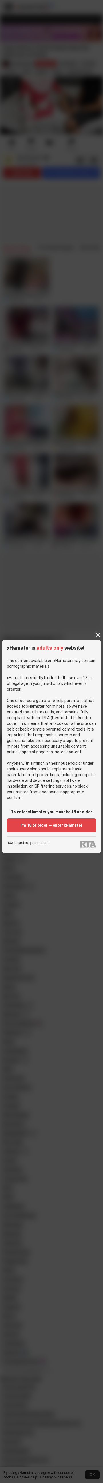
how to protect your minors (28, 843)
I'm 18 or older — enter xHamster (51, 825)
